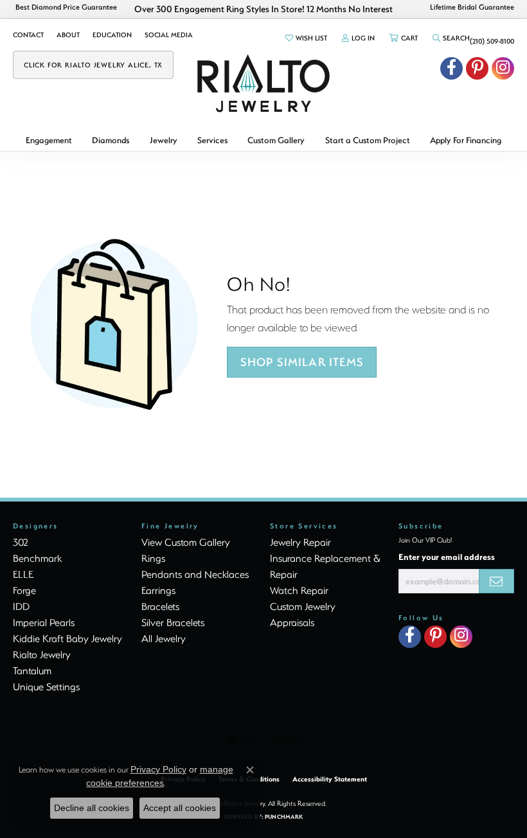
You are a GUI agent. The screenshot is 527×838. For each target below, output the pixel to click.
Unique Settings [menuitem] (46, 686)
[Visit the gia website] (243, 739)
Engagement (49, 139)
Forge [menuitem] (24, 590)
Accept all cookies (179, 808)
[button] (305, 38)
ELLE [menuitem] (23, 574)
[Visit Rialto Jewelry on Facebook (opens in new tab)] (451, 68)
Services (212, 139)
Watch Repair (299, 590)
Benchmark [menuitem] (37, 558)
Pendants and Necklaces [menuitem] (195, 574)
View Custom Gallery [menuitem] (185, 542)
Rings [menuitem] (153, 558)
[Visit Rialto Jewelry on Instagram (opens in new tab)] (503, 68)
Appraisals (292, 622)
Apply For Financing (465, 139)
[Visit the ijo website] (285, 739)
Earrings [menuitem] (158, 590)
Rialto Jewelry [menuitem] (42, 654)
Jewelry (163, 139)
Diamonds (110, 139)
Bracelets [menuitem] (160, 606)
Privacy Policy (158, 769)
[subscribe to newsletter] (496, 581)
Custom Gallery (276, 139)
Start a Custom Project (367, 139)
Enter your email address (446, 556)
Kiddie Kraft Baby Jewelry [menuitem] (67, 638)
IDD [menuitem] (21, 606)
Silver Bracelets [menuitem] (172, 622)
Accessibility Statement (329, 778)
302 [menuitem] (20, 542)
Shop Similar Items (301, 361)
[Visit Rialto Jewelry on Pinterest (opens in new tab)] (477, 68)
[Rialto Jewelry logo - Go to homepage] (263, 83)
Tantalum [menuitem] (32, 670)
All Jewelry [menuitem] (163, 638)
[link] (28, 34)
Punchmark (284, 816)
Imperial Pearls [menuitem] (44, 622)
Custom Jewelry (302, 606)
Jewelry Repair (300, 542)
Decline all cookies (91, 808)
